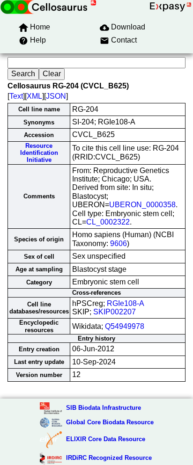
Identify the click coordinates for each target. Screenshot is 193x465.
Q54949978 (124, 326)
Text (16, 96)
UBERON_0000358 (142, 205)
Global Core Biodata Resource (110, 422)
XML (34, 96)
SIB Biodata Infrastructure (103, 407)
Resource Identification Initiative (39, 153)
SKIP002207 (114, 312)
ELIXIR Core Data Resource (105, 439)
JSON (56, 96)
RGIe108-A (125, 303)
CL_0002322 (108, 222)
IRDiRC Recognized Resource (109, 457)
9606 (118, 243)
